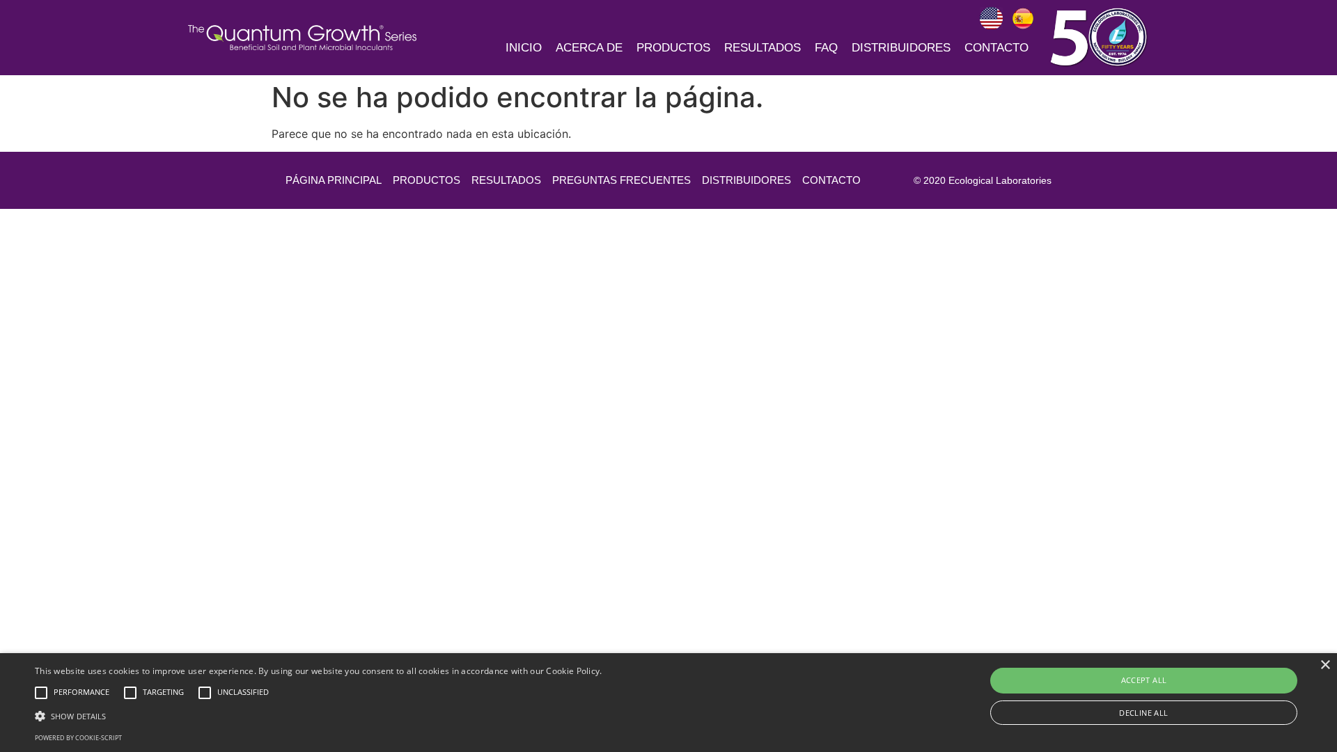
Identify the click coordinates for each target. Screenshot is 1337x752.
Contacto (996, 47)
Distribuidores (901, 47)
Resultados (762, 47)
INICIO (524, 47)
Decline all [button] (1143, 712)
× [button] (1325, 665)
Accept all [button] (1144, 680)
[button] (318, 716)
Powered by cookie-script (78, 737)
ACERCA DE (589, 47)
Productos (673, 47)
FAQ (826, 47)
